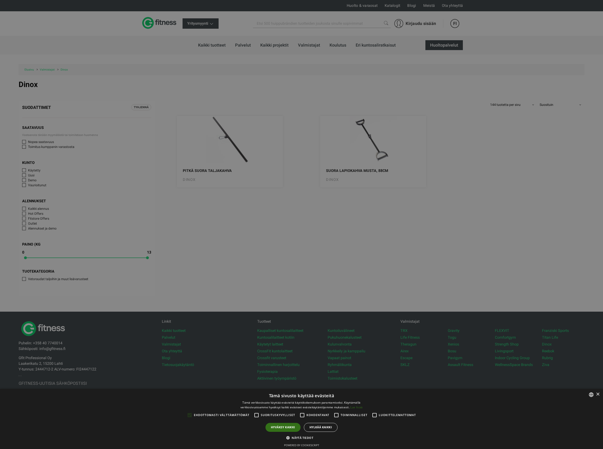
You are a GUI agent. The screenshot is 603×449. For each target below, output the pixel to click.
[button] (301, 437)
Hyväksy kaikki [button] (283, 427)
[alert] (301, 224)
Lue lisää (356, 407)
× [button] (597, 394)
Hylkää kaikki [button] (321, 427)
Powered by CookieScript (301, 445)
